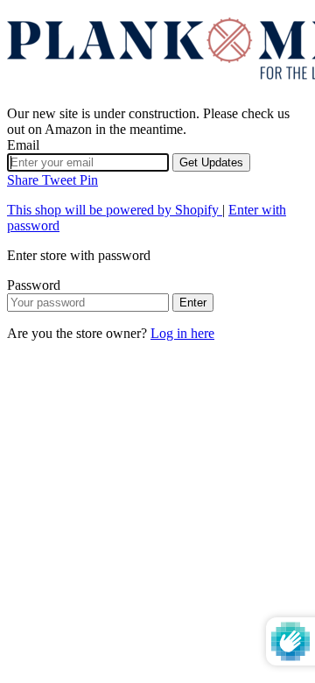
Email (23, 144)
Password (33, 285)
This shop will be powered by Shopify (114, 209)
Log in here (182, 333)
